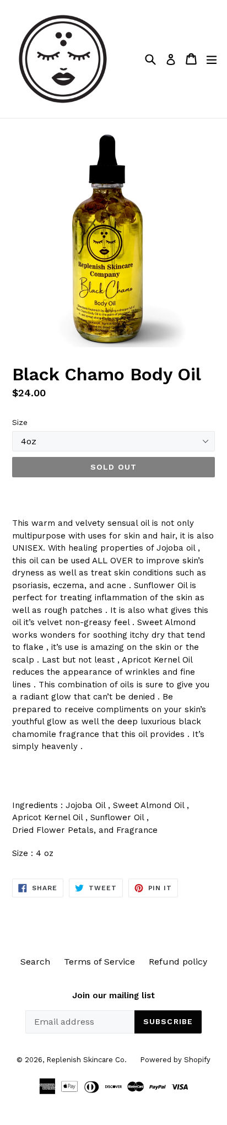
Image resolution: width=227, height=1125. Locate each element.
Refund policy (178, 961)
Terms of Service (99, 961)
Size (20, 422)
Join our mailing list (113, 995)
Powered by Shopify (175, 1060)
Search (35, 961)
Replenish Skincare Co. (87, 1060)
